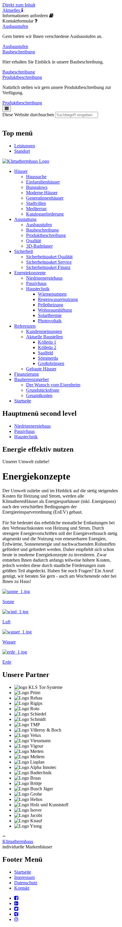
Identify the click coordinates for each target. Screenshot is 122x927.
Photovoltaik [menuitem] (50, 320)
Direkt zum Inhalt (18, 4)
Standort (22, 151)
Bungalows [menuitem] (36, 187)
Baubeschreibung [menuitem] (42, 229)
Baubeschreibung (18, 51)
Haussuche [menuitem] (36, 176)
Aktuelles (11, 10)
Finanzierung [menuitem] (26, 374)
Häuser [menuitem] (21, 171)
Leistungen (24, 145)
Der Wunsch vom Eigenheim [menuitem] (53, 384)
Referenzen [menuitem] (25, 326)
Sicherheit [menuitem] (23, 251)
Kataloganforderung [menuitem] (45, 213)
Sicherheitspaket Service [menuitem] (49, 262)
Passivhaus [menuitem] (36, 283)
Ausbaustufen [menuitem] (39, 224)
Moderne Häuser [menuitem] (41, 192)
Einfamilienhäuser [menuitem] (43, 181)
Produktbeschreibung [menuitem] (46, 235)
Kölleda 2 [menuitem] (47, 347)
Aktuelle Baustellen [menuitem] (44, 336)
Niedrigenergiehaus (32, 426)
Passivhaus (24, 431)
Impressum (24, 877)
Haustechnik (26, 436)
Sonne (8, 601)
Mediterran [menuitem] (36, 208)
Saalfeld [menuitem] (45, 352)
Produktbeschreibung (22, 77)
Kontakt (21, 888)
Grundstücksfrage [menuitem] (42, 390)
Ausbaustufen (15, 26)
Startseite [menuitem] (22, 400)
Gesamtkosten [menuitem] (39, 395)
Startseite (22, 872)
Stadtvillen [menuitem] (36, 203)
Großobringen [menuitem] (51, 363)
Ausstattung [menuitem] (25, 219)
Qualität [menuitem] (33, 240)
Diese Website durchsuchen (28, 114)
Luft (6, 621)
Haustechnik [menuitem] (37, 288)
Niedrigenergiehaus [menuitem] (44, 278)
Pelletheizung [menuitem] (50, 304)
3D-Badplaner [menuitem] (39, 246)
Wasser (9, 641)
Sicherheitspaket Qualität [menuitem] (49, 256)
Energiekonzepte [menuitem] (30, 272)
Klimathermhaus (17, 841)
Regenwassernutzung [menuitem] (58, 299)
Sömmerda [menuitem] (48, 358)
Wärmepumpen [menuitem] (52, 294)
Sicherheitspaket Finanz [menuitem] (48, 267)
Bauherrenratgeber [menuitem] (31, 379)
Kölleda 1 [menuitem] (47, 342)
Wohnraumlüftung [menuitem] (55, 310)
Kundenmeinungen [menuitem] (44, 331)
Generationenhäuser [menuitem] (44, 197)
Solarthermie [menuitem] (50, 315)
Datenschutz (25, 882)
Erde (6, 662)
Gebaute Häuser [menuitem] (41, 368)
